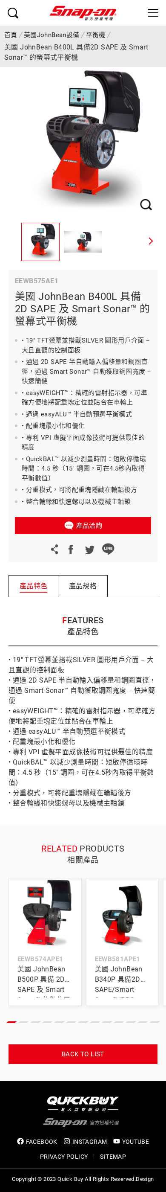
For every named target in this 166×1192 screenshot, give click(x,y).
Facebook (70, 549)
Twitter (89, 549)
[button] (151, 241)
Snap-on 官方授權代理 (83, 12)
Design (145, 1179)
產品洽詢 (89, 525)
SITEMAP (113, 1156)
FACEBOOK (41, 1141)
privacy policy (64, 1156)
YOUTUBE (135, 1141)
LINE (108, 549)
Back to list (83, 1054)
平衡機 (96, 35)
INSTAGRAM (89, 1141)
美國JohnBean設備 (52, 35)
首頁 (10, 35)
